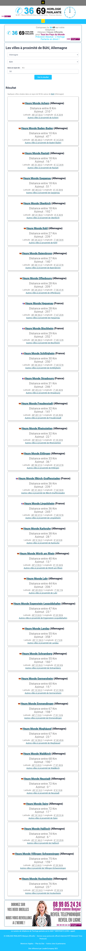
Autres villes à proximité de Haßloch (43, 843)
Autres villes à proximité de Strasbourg (43, 393)
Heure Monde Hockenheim (37, 878)
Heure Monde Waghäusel (37, 728)
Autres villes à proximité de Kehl (43, 243)
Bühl (52, 94)
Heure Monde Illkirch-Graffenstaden (39, 478)
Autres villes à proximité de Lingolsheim (43, 518)
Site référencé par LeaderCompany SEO (43, 949)
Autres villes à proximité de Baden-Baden (43, 143)
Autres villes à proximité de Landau (43, 643)
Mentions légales (26, 944)
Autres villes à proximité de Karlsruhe (43, 543)
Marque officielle (28, 936)
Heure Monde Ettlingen (37, 453)
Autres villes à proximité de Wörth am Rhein (43, 568)
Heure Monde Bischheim (39, 328)
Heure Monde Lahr (37, 578)
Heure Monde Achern (37, 103)
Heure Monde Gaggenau (37, 178)
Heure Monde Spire (37, 803)
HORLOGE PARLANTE (14, 936)
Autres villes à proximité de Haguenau (43, 318)
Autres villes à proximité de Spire (43, 818)
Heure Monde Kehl (37, 228)
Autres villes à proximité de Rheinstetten (43, 443)
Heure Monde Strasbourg (39, 378)
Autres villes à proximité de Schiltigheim (43, 368)
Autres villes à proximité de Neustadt (43, 793)
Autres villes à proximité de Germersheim (43, 693)
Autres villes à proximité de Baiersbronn (43, 268)
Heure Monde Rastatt (37, 153)
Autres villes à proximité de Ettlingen (43, 468)
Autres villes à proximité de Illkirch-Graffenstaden (43, 493)
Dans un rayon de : (14, 68)
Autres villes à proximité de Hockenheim (43, 893)
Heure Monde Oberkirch (37, 203)
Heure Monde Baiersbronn (37, 253)
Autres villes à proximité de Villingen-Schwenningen (43, 868)
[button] (43, 2)
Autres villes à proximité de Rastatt (43, 168)
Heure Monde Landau (37, 628)
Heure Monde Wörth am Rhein (37, 553)
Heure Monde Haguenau (39, 303)
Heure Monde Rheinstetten (37, 428)
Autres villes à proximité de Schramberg (43, 668)
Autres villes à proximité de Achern (43, 118)
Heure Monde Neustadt (37, 778)
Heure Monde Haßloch (37, 828)
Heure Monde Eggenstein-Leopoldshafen (37, 603)
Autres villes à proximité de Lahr (43, 593)
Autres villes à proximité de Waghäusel (43, 743)
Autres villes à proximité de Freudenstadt (43, 418)
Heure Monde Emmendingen (37, 703)
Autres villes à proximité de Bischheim (43, 343)
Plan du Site (40, 944)
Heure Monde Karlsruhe (37, 528)
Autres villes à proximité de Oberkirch (43, 218)
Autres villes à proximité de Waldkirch (43, 768)
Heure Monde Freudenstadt (37, 403)
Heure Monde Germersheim (37, 678)
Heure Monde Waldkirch (37, 753)
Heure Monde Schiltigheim (39, 353)
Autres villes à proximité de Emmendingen (43, 718)
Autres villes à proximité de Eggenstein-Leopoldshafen (43, 618)
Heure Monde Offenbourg (37, 278)
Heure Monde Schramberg (37, 653)
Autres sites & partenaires (56, 944)
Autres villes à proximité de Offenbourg (43, 293)
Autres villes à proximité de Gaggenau (43, 193)
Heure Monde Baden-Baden (37, 128)
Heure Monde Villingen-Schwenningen (37, 853)
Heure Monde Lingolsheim (39, 503)
